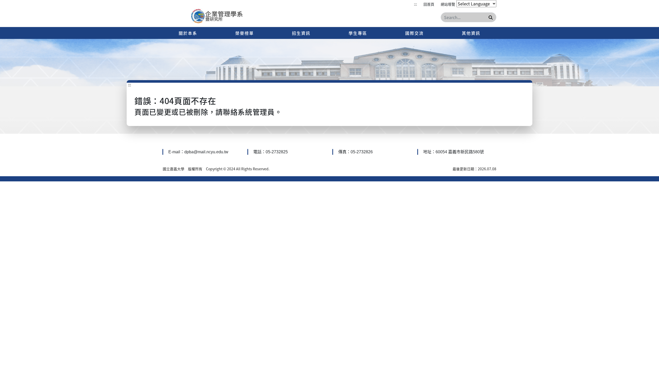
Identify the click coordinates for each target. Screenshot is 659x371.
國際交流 (414, 33)
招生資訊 (301, 33)
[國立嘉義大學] (218, 16)
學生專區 (358, 33)
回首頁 (428, 4)
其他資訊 (471, 33)
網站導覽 (448, 4)
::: (415, 4)
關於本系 (188, 33)
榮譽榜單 (244, 33)
